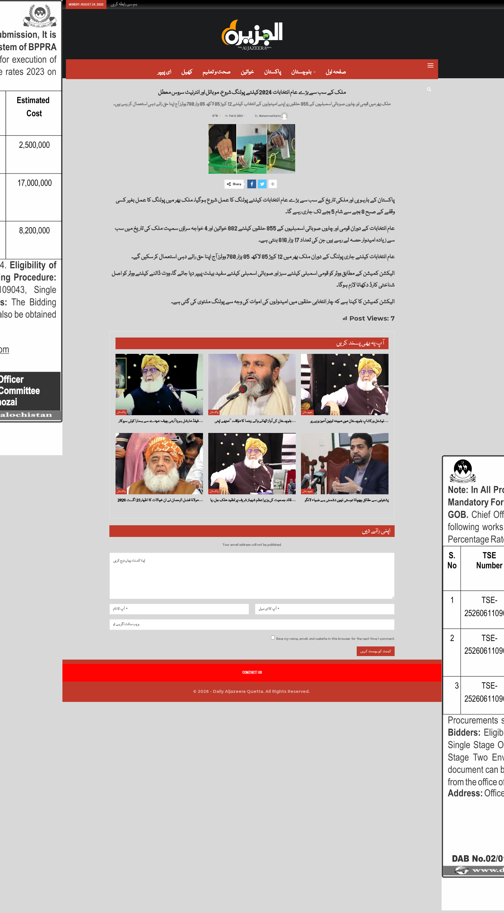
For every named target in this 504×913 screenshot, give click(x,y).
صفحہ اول (336, 72)
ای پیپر (164, 72)
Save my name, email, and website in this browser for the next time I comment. (335, 638)
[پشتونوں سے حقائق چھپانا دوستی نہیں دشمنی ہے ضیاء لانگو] (344, 463)
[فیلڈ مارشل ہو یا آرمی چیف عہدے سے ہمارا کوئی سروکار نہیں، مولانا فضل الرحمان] (159, 384)
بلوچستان (301, 72)
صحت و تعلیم (217, 72)
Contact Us (252, 672)
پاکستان (272, 72)
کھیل (186, 72)
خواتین (247, 72)
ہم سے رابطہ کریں (124, 4)
